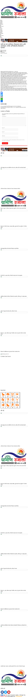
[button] (2, 104)
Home (1, 20)
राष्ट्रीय (1, 21)
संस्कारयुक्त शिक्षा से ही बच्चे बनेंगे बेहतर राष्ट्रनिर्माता (9, 248)
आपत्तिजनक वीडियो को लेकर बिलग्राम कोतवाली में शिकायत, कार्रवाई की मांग (13, 625)
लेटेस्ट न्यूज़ (1, 26)
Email (3, 131)
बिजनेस (1, 23)
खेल (0, 25)
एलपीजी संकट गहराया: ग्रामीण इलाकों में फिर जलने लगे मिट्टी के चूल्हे (13, 666)
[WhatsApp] (14, 99)
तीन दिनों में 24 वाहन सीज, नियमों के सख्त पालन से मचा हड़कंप (11, 275)
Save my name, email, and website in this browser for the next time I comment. (13, 140)
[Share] (14, 101)
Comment (4, 116)
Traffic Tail (3, 696)
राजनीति (1, 22)
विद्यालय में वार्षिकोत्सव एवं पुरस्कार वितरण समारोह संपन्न (10, 351)
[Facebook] (14, 93)
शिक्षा (0, 27)
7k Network (18, 696)
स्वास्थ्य (1, 28)
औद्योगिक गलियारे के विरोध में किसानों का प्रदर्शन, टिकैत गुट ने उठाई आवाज (14, 296)
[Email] (14, 97)
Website (3, 135)
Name (3, 127)
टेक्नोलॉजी (1, 24)
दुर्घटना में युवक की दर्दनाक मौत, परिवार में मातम (9, 311)
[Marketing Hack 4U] (5, 353)
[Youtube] (8, 692)
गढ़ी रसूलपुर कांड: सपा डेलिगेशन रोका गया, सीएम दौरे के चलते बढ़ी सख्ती (13, 167)
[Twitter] (14, 95)
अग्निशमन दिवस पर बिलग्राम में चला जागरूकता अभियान (10, 188)
